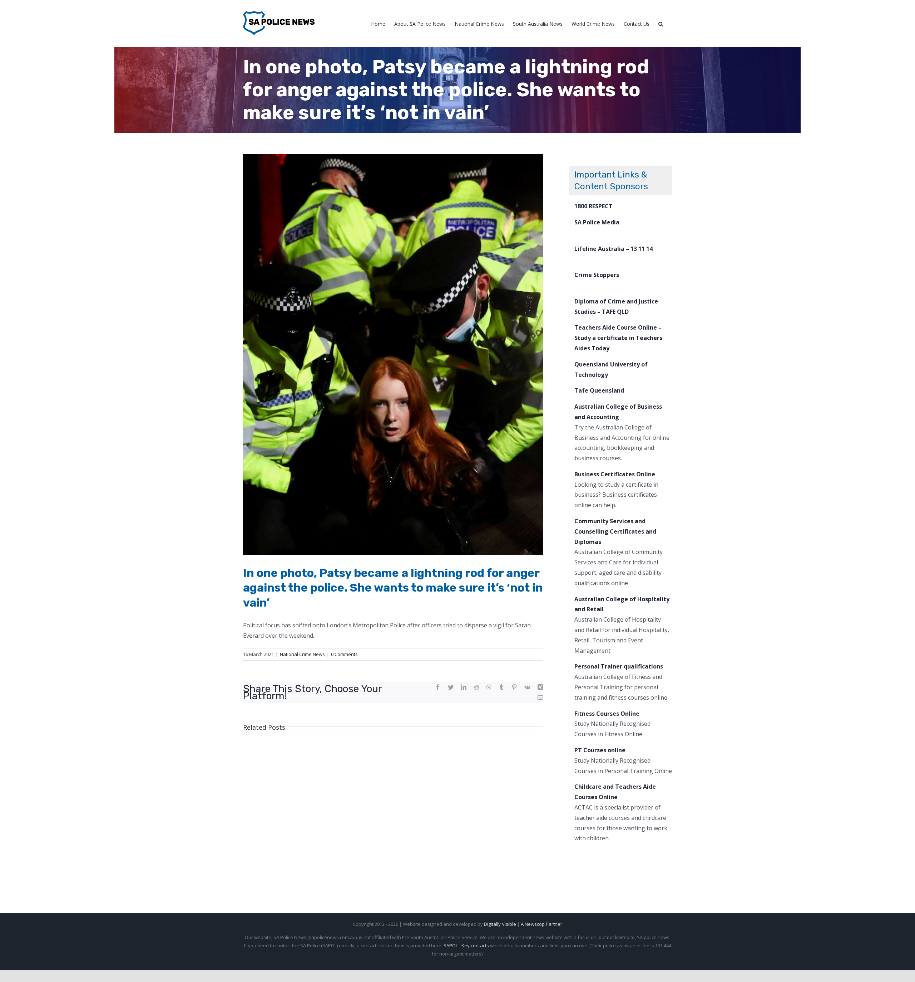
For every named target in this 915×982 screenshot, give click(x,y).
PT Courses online (599, 750)
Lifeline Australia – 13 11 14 (613, 249)
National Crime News (302, 654)
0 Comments (344, 654)
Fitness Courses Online (606, 714)
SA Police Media (596, 222)
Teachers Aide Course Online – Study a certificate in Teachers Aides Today (618, 338)
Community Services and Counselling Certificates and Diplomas (615, 531)
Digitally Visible (500, 924)
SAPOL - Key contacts (466, 945)
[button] (660, 23)
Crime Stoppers (596, 275)
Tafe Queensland (599, 390)
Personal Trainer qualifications (618, 666)
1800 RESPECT (593, 206)
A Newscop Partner (541, 924)
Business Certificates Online (614, 474)
